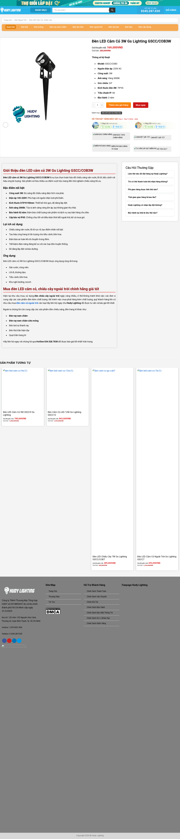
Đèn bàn (128, 27)
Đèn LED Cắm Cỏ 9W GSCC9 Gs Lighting (19, 413)
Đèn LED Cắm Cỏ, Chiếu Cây (40, 20)
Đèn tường (38, 27)
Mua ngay (141, 105)
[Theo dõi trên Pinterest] (9, 640)
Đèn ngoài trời (96, 27)
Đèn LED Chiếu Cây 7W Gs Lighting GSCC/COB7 (110, 558)
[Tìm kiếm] (112, 10)
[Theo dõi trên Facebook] (4, 640)
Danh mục (41, 10)
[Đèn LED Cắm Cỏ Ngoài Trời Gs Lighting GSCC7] (157, 461)
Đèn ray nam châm (58, 27)
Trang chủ (8, 20)
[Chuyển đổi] (169, 174)
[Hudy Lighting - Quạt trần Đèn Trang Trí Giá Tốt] (13, 10)
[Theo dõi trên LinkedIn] (14, 640)
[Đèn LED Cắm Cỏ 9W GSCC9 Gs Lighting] (23, 389)
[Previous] (2, 470)
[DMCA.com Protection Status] (53, 611)
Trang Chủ (53, 591)
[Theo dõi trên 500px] (19, 640)
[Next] (178, 470)
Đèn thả (24, 27)
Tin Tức (52, 602)
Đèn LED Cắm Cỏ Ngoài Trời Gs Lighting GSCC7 (156, 558)
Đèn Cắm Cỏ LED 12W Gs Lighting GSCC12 (64, 413)
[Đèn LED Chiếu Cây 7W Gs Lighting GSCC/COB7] (112, 461)
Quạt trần (11, 27)
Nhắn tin (118, 127)
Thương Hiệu (54, 596)
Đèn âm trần (78, 27)
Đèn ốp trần (114, 27)
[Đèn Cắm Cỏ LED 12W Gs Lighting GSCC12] (67, 389)
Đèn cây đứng (145, 27)
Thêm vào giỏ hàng (118, 105)
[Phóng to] (5, 125)
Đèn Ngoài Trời (20, 20)
